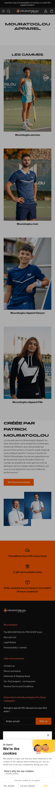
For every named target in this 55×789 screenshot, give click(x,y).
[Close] (48, 735)
